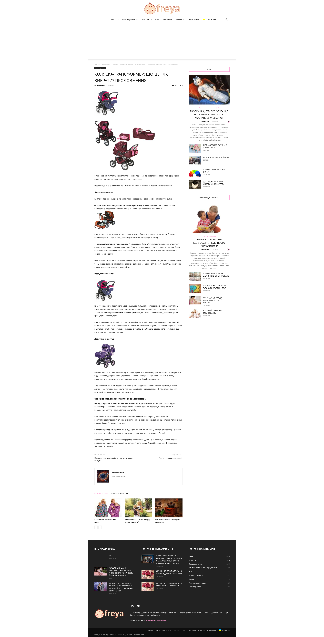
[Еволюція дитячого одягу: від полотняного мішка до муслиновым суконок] (209, 90)
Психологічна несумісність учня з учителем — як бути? (114, 459)
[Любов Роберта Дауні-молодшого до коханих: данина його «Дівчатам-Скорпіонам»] (100, 586)
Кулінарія (167, 19)
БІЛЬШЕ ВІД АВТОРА (119, 493)
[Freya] (162, 8)
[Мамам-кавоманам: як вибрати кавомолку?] (169, 507)
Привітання (193, 19)
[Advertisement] (162, 41)
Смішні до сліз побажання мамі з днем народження (169, 584)
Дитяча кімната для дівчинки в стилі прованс (216, 274)
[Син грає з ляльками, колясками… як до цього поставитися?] (209, 218)
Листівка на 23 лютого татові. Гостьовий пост (214, 286)
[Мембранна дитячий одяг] (195, 160)
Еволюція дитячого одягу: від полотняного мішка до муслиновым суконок (209, 114)
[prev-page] (96, 527)
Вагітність (147, 19)
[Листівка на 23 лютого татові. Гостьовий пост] (195, 288)
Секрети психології (209, 236)
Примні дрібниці (126, 64)
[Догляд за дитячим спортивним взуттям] (195, 184)
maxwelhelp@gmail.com (156, 620)
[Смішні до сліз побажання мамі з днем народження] (147, 586)
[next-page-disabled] (100, 527)
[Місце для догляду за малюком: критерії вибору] (195, 300)
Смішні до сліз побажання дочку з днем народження (169, 572)
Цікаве (111, 19)
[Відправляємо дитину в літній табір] (195, 148)
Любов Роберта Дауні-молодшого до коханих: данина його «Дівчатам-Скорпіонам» (121, 587)
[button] (227, 19)
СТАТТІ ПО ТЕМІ (101, 493)
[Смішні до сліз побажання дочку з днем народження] (147, 574)
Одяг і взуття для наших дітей (209, 108)
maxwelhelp (101, 85)
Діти (157, 19)
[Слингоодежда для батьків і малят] (108, 507)
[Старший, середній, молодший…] (195, 313)
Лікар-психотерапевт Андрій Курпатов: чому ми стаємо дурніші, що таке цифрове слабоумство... (169, 560)
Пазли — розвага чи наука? (171, 458)
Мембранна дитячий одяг (216, 157)
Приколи (180, 19)
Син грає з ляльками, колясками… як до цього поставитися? (209, 243)
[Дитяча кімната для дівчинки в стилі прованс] (195, 276)
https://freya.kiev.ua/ (119, 476)
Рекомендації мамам (127, 19)
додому (97, 64)
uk (110, 556)
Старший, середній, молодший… (212, 311)
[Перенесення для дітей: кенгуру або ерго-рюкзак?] (138, 507)
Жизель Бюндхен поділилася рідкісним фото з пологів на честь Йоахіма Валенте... (121, 572)
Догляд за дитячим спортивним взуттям (214, 182)
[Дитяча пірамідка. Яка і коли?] (195, 172)
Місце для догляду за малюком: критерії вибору (214, 300)
